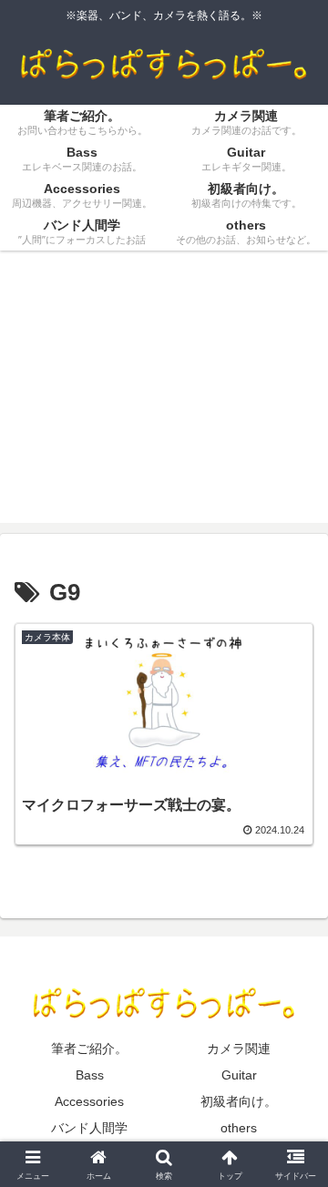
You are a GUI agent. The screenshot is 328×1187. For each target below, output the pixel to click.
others (238, 1127)
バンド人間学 (89, 1127)
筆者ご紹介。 (89, 1048)
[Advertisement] (164, 397)
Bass (90, 1075)
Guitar (239, 1075)
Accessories (89, 1101)
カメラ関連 (239, 1048)
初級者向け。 (238, 1101)
